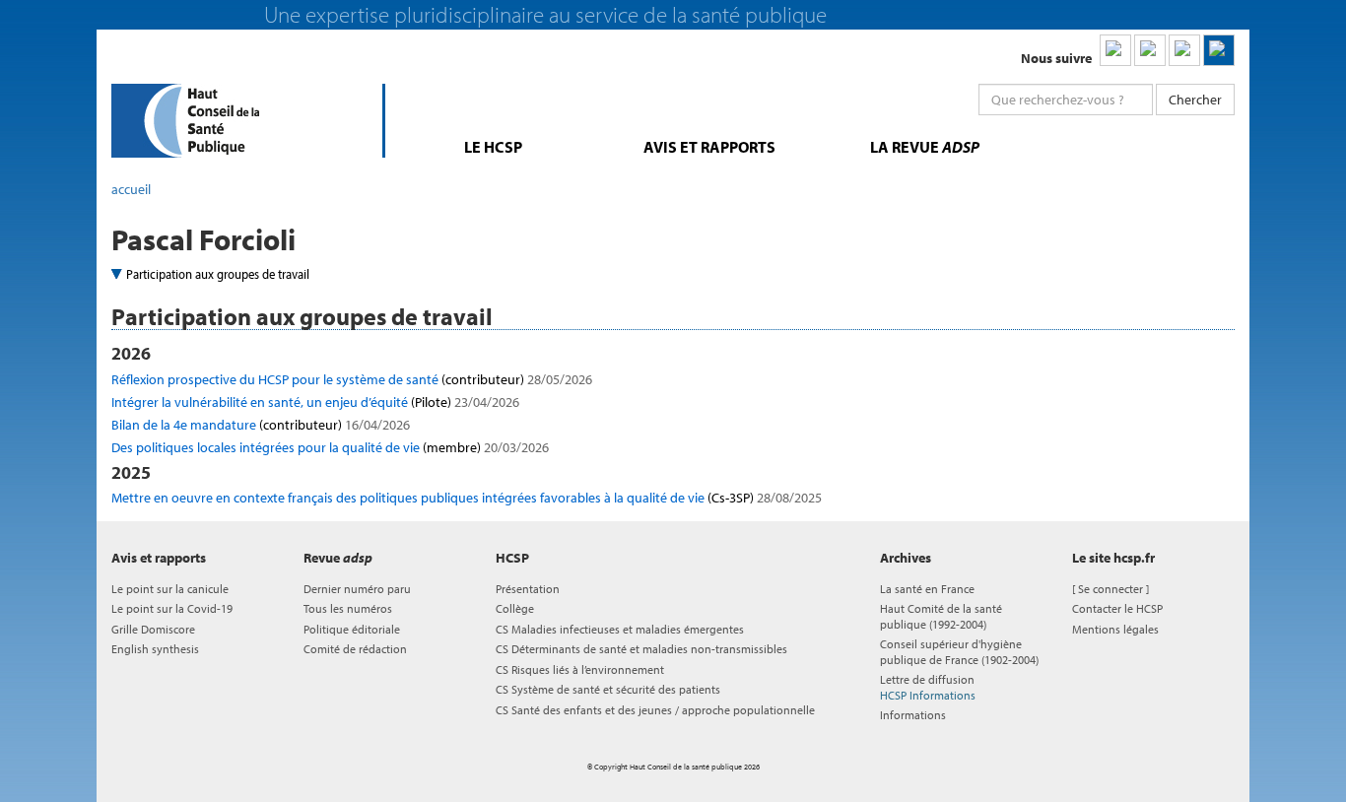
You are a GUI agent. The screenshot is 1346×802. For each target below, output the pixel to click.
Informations (913, 714)
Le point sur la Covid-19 (172, 608)
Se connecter (1110, 588)
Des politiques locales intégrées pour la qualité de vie (330, 447)
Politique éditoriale (351, 629)
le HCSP (493, 147)
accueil (131, 189)
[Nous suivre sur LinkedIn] (1115, 50)
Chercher (1195, 99)
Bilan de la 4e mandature (260, 425)
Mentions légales (1115, 629)
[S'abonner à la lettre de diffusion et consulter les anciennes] (1219, 50)
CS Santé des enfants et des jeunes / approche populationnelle (655, 709)
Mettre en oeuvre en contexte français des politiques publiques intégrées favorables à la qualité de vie (466, 497)
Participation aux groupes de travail (217, 274)
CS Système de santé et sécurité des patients (608, 689)
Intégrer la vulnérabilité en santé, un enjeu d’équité (315, 402)
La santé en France (927, 588)
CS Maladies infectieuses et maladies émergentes (620, 629)
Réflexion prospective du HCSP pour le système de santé (351, 379)
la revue (924, 147)
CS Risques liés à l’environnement (580, 669)
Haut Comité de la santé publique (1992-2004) (941, 616)
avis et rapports (709, 147)
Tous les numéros (347, 608)
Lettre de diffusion (928, 687)
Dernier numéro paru (357, 588)
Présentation (528, 588)
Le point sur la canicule (170, 588)
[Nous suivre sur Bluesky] (1150, 50)
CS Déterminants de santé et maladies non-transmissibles (641, 648)
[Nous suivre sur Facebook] (1184, 50)
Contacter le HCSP (1117, 608)
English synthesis (155, 648)
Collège (515, 608)
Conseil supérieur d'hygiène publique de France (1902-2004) (959, 651)
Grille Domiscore (153, 629)
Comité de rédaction (355, 648)
